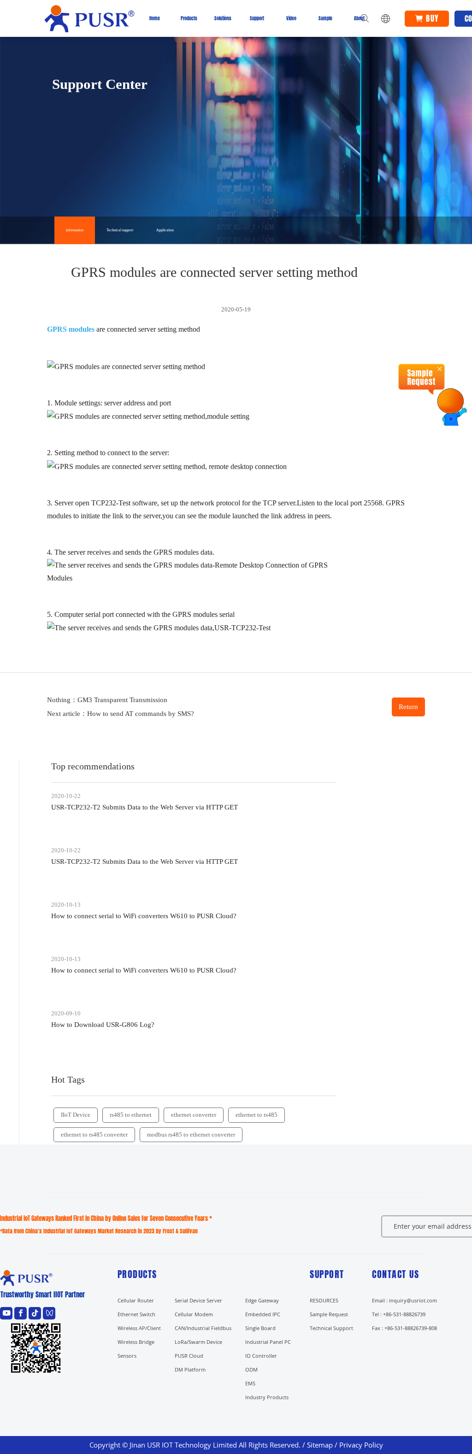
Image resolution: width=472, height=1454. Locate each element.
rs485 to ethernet (131, 1114)
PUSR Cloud (189, 1356)
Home (154, 18)
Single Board (260, 1328)
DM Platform (190, 1369)
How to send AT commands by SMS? (140, 713)
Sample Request (329, 1314)
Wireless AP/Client (139, 1328)
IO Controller (261, 1356)
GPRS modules (70, 329)
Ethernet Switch (136, 1314)
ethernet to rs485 (256, 1114)
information (74, 230)
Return (408, 706)
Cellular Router (136, 1300)
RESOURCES (324, 1300)
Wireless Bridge (136, 1342)
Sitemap (320, 1445)
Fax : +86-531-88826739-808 (404, 1328)
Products (189, 18)
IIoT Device (75, 1114)
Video (291, 18)
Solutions (222, 18)
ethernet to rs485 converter (94, 1134)
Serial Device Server (198, 1300)
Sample (325, 18)
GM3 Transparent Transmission (122, 700)
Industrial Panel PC (268, 1342)
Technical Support (331, 1328)
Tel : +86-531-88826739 (398, 1314)
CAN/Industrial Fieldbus (203, 1328)
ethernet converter (193, 1114)
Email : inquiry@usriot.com (404, 1300)
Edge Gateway (262, 1300)
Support (257, 18)
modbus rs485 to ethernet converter (191, 1134)
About (359, 18)
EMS (250, 1383)
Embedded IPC (262, 1314)
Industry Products (267, 1397)
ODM (251, 1369)
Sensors (127, 1356)
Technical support (119, 230)
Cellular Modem (194, 1314)
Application (165, 230)
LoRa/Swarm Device (198, 1342)
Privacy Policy (361, 1445)
